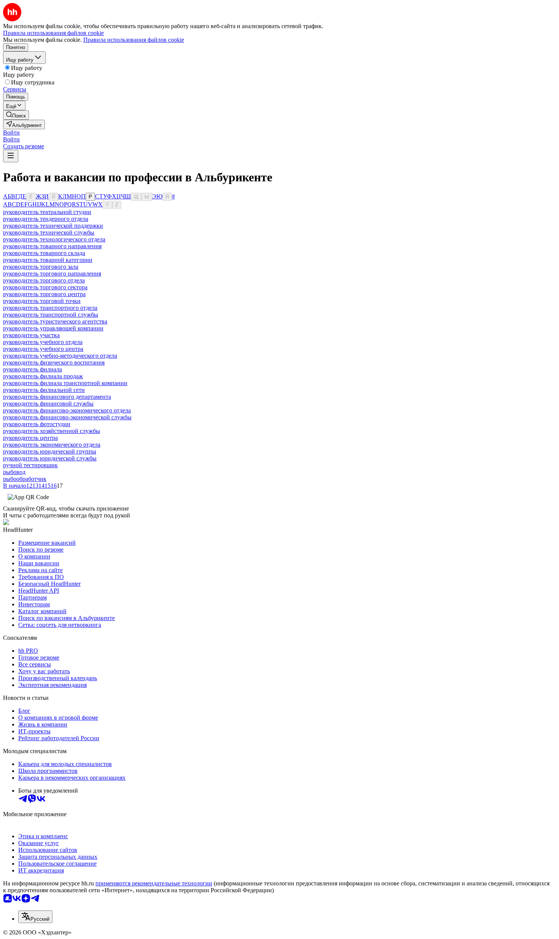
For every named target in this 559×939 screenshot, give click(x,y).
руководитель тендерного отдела (45, 219)
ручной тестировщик (30, 465)
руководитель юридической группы (49, 451)
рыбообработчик (24, 479)
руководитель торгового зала (40, 266)
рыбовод (14, 472)
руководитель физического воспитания (54, 362)
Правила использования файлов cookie (133, 39)
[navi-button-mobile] (10, 156)
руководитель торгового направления (52, 273)
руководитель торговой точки (42, 301)
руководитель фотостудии (36, 424)
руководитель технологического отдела (54, 239)
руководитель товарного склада (44, 253)
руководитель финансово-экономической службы (67, 417)
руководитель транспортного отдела (50, 308)
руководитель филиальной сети (44, 390)
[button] (11, 132)
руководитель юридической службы (50, 458)
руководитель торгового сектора (45, 287)
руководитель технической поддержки (53, 225)
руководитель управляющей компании (53, 328)
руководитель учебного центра (43, 349)
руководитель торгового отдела (44, 280)
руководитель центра (30, 438)
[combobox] (35, 916)
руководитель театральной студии (47, 212)
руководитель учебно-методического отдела (60, 355)
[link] (16, 115)
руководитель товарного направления (52, 246)
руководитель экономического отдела (51, 444)
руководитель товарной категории (47, 260)
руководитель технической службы (48, 232)
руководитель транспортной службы (50, 314)
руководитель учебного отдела (43, 342)
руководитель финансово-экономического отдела (67, 410)
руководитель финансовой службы (48, 403)
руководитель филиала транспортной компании (65, 383)
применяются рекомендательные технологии (153, 883)
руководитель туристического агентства (55, 321)
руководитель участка (31, 335)
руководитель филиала (32, 369)
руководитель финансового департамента (57, 396)
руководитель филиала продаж (43, 376)
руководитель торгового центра (44, 294)
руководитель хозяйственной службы (51, 431)
